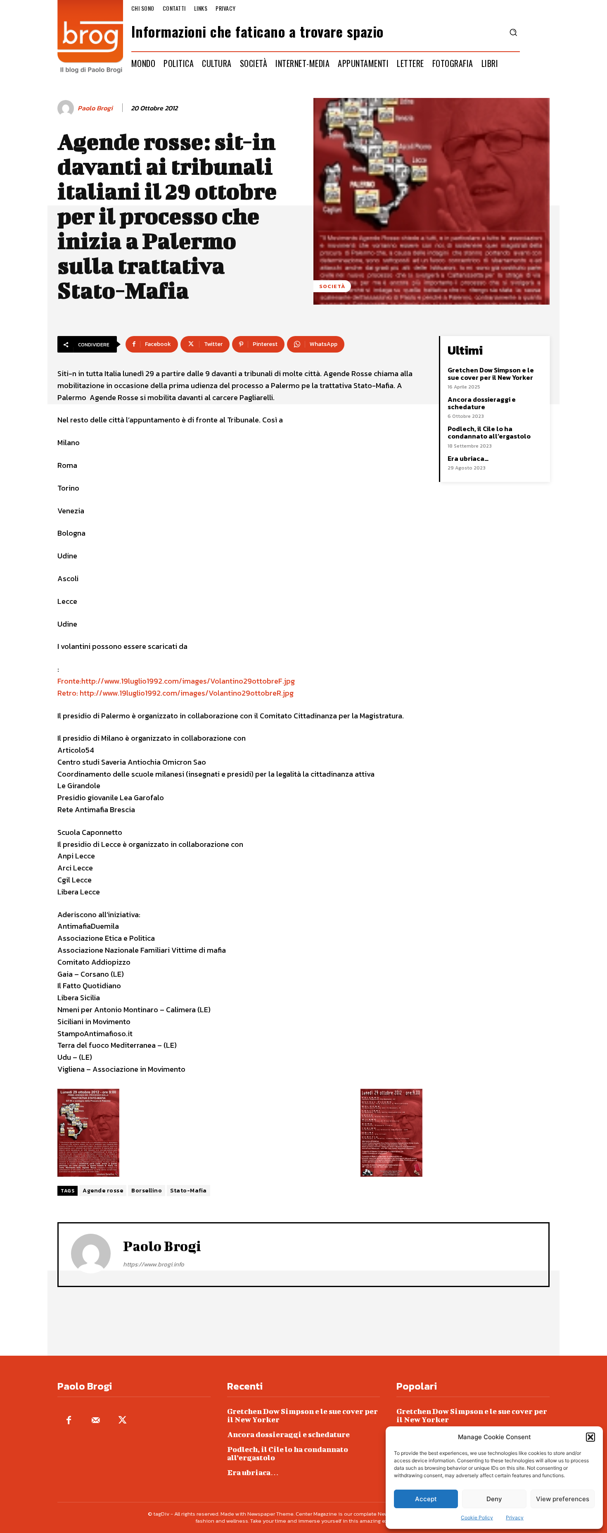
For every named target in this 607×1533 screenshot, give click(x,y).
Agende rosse (103, 1190)
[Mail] (95, 1420)
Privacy (515, 1517)
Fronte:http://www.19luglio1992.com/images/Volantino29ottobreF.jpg (176, 681)
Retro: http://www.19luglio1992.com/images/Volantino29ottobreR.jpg (175, 693)
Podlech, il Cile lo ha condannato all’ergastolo (489, 432)
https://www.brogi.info (153, 1264)
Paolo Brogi (95, 108)
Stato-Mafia (188, 1190)
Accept (426, 1499)
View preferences (562, 1499)
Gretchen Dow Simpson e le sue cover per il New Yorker (491, 373)
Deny (494, 1499)
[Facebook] (68, 1420)
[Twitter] (122, 1420)
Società (332, 286)
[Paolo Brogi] (66, 108)
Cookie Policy (477, 1517)
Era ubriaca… (468, 458)
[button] (590, 1437)
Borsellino (146, 1190)
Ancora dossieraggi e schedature (482, 403)
